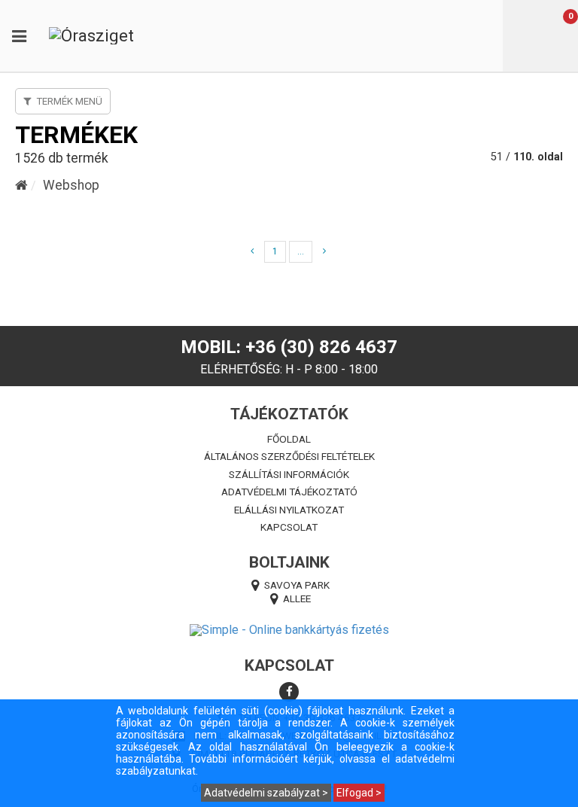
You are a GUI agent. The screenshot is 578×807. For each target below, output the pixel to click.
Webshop (71, 185)
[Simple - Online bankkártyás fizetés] (289, 630)
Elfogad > (359, 793)
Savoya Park (297, 585)
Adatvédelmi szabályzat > (266, 793)
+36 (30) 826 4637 (321, 347)
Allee (297, 598)
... (300, 251)
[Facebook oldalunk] (289, 692)
